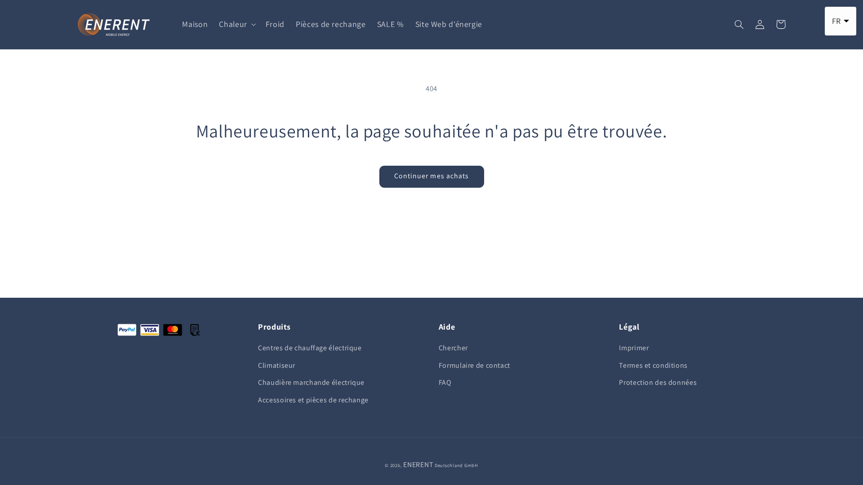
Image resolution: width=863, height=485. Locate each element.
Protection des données (658, 382)
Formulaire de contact (474, 365)
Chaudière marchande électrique (311, 382)
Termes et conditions (653, 365)
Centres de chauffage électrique (310, 348)
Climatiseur (276, 365)
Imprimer (634, 348)
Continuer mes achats (431, 176)
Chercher (453, 348)
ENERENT (418, 464)
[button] (237, 24)
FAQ (445, 382)
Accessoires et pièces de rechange (313, 400)
